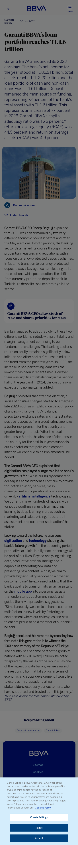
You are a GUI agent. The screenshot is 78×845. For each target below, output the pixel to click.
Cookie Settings (39, 817)
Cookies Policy (43, 807)
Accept (39, 838)
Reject (39, 827)
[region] (39, 811)
